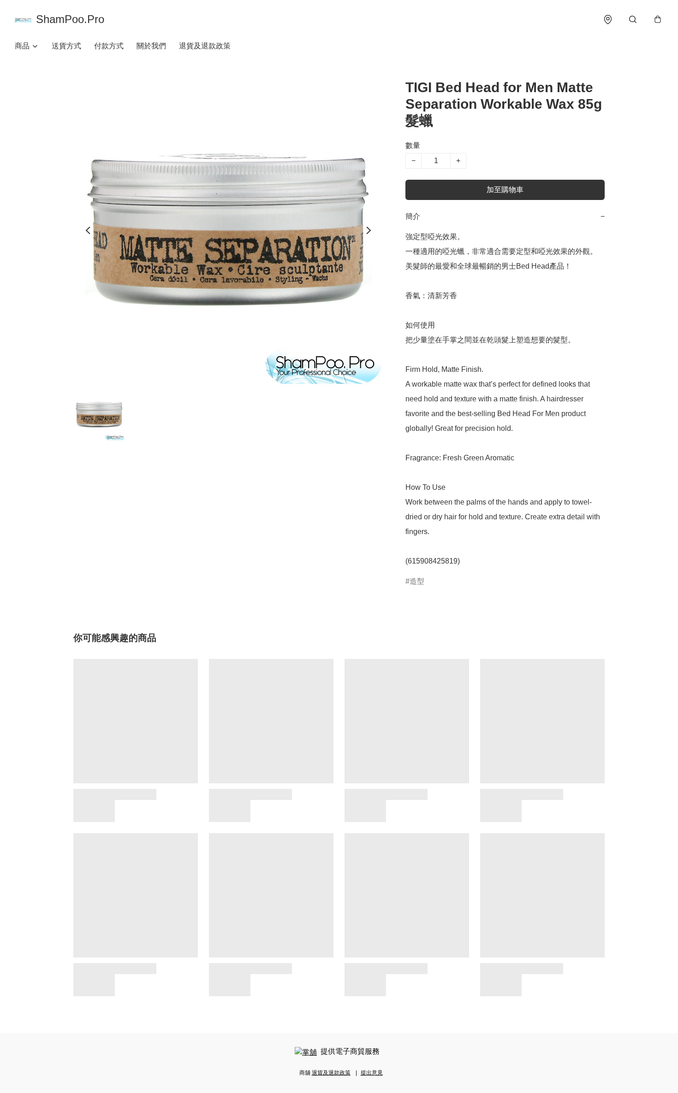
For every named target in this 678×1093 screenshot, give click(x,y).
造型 (417, 581)
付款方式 (109, 46)
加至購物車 (505, 190)
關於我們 (151, 46)
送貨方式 (66, 46)
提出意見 (372, 1072)
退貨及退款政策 (205, 46)
